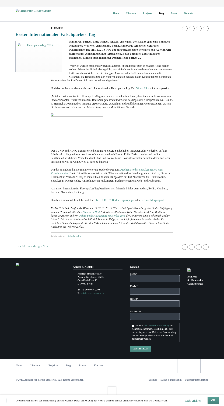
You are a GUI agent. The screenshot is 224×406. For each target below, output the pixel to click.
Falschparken (75, 236)
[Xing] (205, 3)
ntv (96, 200)
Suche (163, 380)
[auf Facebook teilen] (185, 28)
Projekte (53, 365)
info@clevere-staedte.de (92, 293)
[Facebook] (186, 3)
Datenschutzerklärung (196, 380)
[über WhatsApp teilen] (206, 28)
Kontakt (98, 365)
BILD (103, 200)
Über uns (35, 365)
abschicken (140, 349)
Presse (82, 365)
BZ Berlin (113, 200)
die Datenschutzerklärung (156, 325)
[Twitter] (192, 3)
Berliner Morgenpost (152, 200)
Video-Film (142, 88)
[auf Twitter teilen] (192, 28)
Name (133, 273)
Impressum (176, 380)
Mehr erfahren (193, 400)
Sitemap (153, 380)
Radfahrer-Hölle (92, 212)
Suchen (204, 14)
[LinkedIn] (199, 3)
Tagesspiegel (127, 200)
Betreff (134, 298)
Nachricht (135, 311)
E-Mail (134, 286)
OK (213, 400)
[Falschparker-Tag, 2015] (38, 56)
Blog (68, 365)
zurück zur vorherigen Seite (33, 246)
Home (19, 365)
